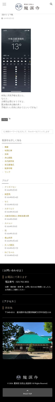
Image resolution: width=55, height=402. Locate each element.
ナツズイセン (10, 187)
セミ (7, 202)
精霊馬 (7, 194)
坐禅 (6, 154)
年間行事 (8, 151)
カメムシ (8, 223)
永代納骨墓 (9, 161)
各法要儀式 (9, 165)
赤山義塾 (8, 158)
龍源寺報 (8, 168)
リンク (7, 172)
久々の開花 (9, 245)
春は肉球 (8, 238)
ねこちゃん (9, 252)
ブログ (4, 120)
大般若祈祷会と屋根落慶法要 (17, 216)
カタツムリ (9, 209)
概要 (6, 147)
